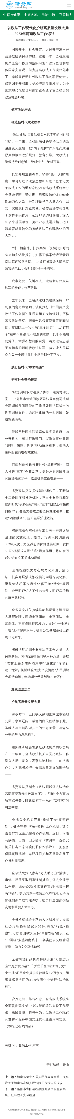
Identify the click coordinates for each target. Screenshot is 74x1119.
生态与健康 (11, 15)
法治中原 (48, 15)
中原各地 (31, 15)
